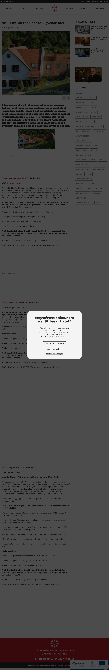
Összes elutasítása (54, 349)
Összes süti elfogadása (54, 343)
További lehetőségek (54, 353)
